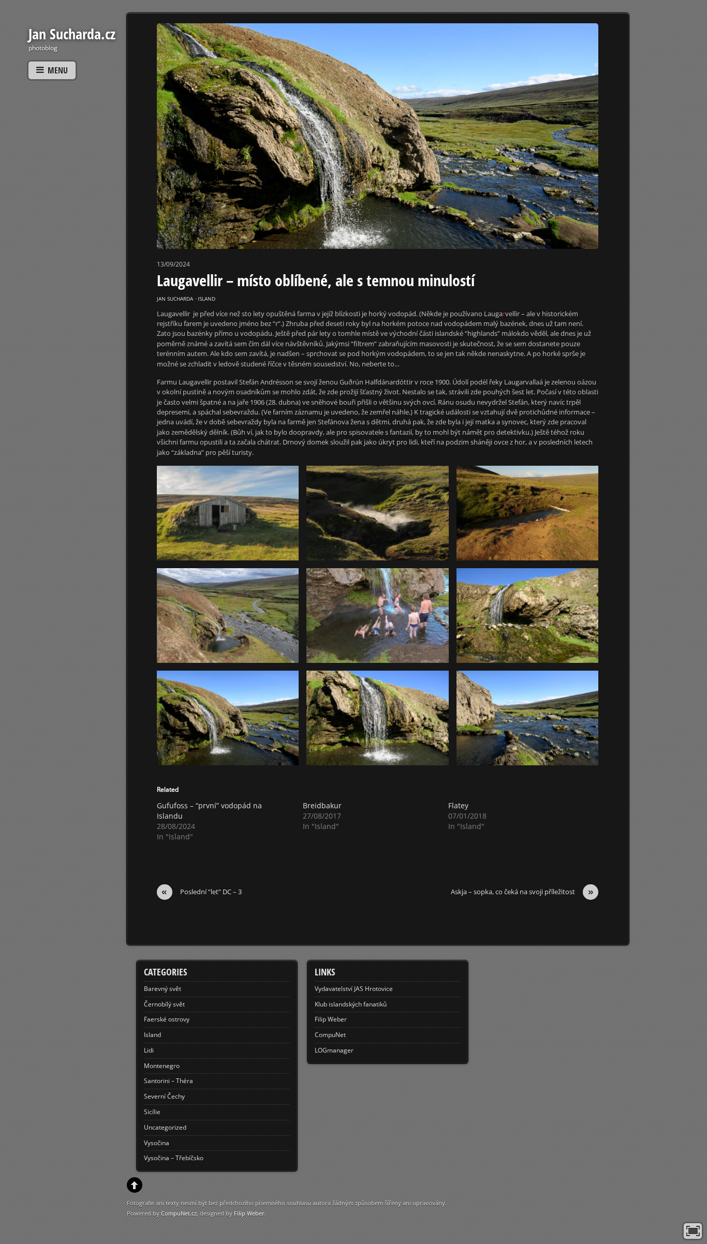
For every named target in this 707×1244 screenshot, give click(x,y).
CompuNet (330, 1034)
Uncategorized (165, 1127)
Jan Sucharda (175, 298)
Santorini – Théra (168, 1080)
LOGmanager (334, 1050)
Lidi (149, 1050)
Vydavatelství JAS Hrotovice (354, 988)
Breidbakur (322, 805)
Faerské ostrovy (166, 1019)
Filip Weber (331, 1019)
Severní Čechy (164, 1096)
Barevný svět (162, 988)
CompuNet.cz (179, 1213)
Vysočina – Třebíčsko (173, 1157)
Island (206, 298)
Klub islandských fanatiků (351, 1004)
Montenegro (162, 1065)
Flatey (458, 805)
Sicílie (152, 1111)
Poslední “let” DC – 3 (201, 892)
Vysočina (156, 1142)
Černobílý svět (164, 1004)
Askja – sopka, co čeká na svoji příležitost (522, 892)
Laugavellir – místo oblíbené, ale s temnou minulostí (316, 280)
